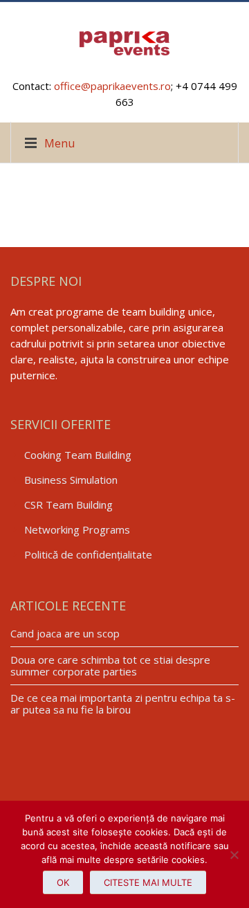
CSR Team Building (68, 504)
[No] (232, 855)
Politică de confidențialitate (88, 554)
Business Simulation (71, 480)
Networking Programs (77, 529)
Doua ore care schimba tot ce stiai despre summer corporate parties (110, 665)
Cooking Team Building (77, 455)
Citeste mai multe (148, 882)
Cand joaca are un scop (65, 633)
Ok (63, 882)
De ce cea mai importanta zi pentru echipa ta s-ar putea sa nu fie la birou (122, 703)
